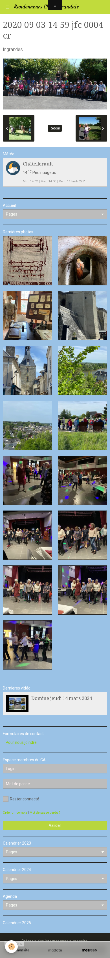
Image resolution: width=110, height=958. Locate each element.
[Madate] (55, 950)
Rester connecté (24, 799)
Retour (55, 128)
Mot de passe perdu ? (45, 812)
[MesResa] (89, 950)
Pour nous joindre (21, 742)
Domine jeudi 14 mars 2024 (61, 698)
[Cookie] (11, 946)
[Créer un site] (21, 950)
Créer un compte (15, 812)
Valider (55, 825)
